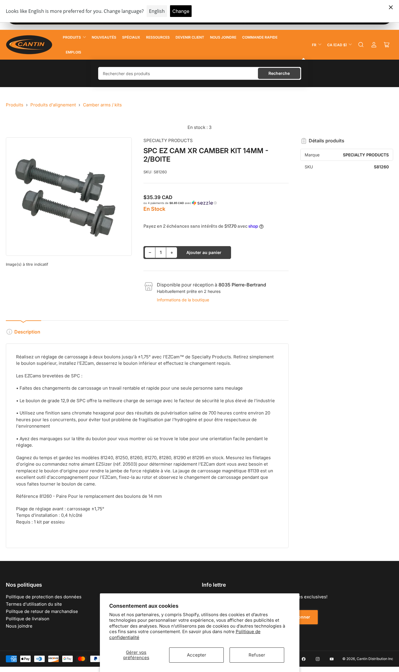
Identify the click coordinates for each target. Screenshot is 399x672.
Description (27, 332)
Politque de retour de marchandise (42, 611)
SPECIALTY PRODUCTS (168, 140)
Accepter (196, 655)
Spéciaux (131, 37)
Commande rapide (259, 37)
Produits (72, 37)
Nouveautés (104, 37)
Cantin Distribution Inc (375, 659)
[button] (216, 203)
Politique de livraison (27, 618)
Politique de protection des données (43, 597)
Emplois (73, 52)
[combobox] (199, 73)
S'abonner (299, 616)
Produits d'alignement (53, 105)
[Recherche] (361, 44)
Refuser (257, 655)
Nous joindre (223, 37)
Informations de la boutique (183, 299)
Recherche (279, 73)
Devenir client (190, 37)
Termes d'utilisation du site (34, 604)
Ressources (158, 37)
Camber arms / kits (102, 105)
